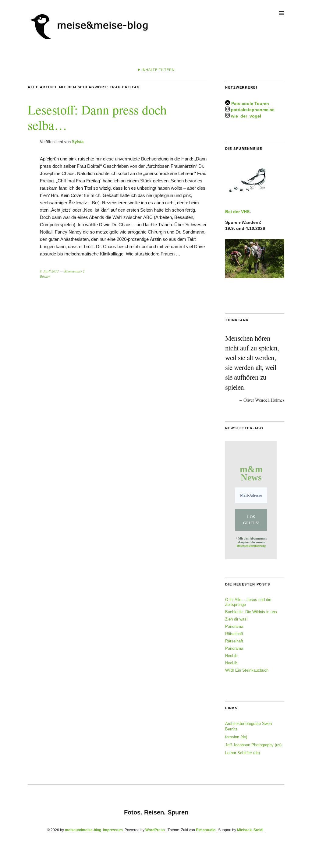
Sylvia (77, 141)
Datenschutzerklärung (251, 545)
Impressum (113, 830)
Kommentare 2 (74, 271)
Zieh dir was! (236, 619)
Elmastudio (205, 830)
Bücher (45, 276)
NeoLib (231, 655)
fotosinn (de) (236, 737)
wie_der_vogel (246, 116)
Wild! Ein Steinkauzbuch (246, 670)
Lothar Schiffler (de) (242, 753)
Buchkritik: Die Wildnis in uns (251, 612)
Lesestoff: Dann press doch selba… (97, 117)
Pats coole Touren (250, 103)
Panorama (234, 626)
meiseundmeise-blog (83, 830)
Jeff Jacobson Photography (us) (253, 745)
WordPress (155, 830)
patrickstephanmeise (253, 109)
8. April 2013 (49, 271)
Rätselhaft (234, 633)
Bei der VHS (237, 211)
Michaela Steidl (250, 830)
